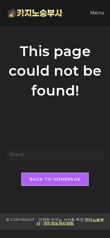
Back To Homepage (55, 179)
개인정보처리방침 (58, 223)
